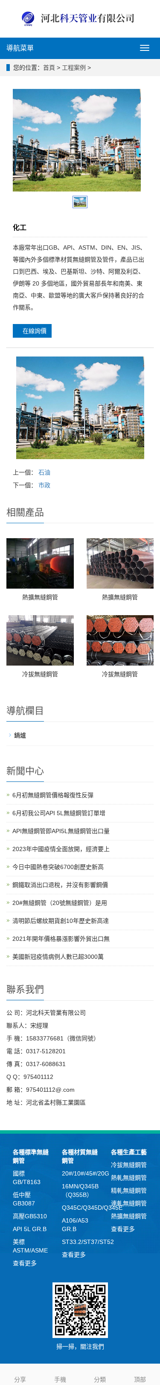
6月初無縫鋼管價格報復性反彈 (52, 795)
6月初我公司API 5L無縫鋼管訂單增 (58, 813)
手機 (60, 1379)
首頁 (49, 67)
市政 (44, 485)
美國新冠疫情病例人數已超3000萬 (58, 956)
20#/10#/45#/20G (85, 1173)
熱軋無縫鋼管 (129, 1177)
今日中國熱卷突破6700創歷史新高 (58, 866)
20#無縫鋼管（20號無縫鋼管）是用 (59, 902)
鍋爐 (20, 735)
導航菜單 (20, 48)
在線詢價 (35, 330)
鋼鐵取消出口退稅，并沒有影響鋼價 (60, 884)
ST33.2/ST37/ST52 (88, 1241)
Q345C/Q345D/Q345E (92, 1207)
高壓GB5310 (30, 1216)
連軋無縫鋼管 (129, 1203)
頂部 (140, 1379)
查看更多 (25, 1263)
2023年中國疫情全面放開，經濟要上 (61, 849)
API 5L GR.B (30, 1229)
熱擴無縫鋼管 (40, 597)
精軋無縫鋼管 (129, 1190)
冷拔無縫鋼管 (40, 674)
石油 (44, 472)
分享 (20, 1379)
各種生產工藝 (129, 1152)
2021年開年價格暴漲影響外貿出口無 (61, 938)
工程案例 (74, 67)
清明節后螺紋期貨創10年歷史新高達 (60, 920)
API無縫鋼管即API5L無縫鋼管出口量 (61, 831)
